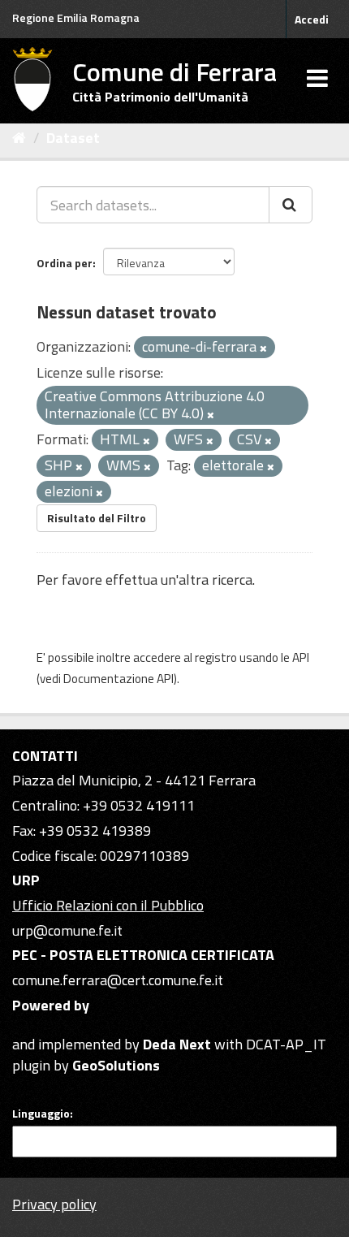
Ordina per (65, 262)
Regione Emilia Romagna (76, 17)
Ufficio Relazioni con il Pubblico (108, 905)
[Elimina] (263, 348)
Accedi (312, 19)
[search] (290, 204)
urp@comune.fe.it (67, 930)
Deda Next (177, 1044)
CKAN (39, 1025)
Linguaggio (41, 1113)
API (300, 657)
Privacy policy (54, 1204)
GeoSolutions (116, 1065)
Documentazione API (118, 678)
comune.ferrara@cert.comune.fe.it (117, 980)
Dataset (73, 138)
